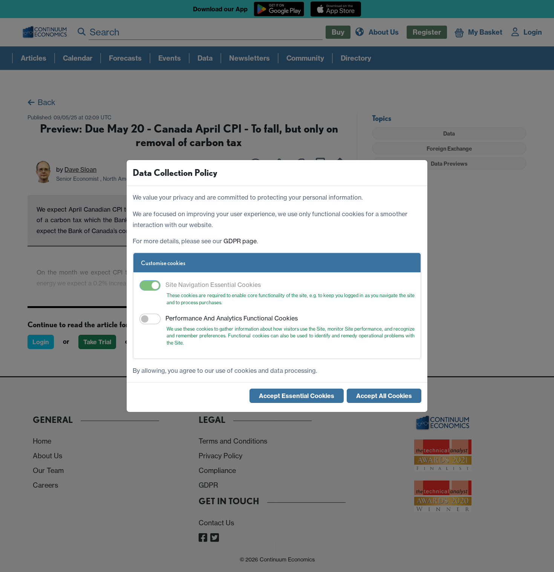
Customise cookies (163, 263)
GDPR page (240, 241)
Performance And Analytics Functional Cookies (231, 318)
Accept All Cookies (384, 396)
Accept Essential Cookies (296, 396)
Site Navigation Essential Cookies (213, 284)
